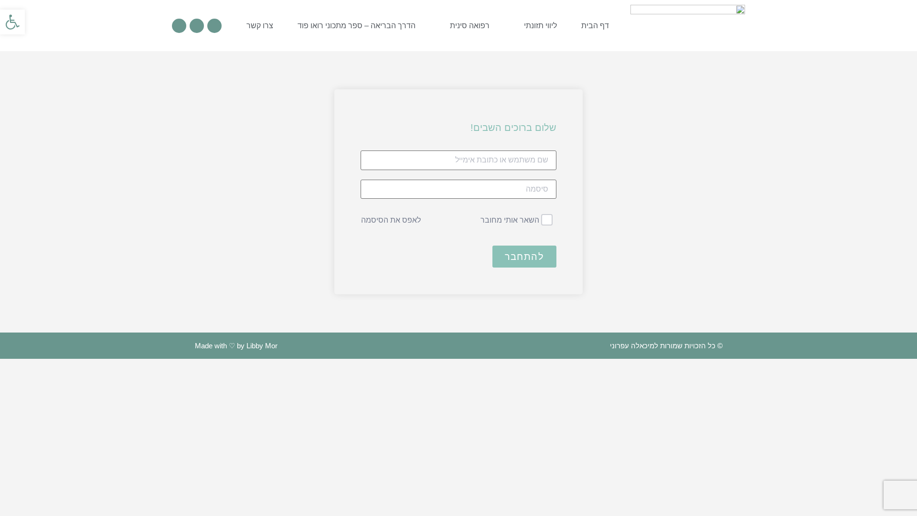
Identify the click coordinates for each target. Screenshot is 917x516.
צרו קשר (259, 26)
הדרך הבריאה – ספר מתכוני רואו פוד (357, 26)
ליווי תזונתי (540, 26)
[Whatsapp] (179, 26)
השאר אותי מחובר (509, 220)
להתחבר (524, 256)
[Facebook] (197, 26)
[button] (12, 22)
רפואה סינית (470, 26)
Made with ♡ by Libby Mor (236, 346)
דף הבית (595, 26)
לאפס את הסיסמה (391, 220)
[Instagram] (214, 26)
